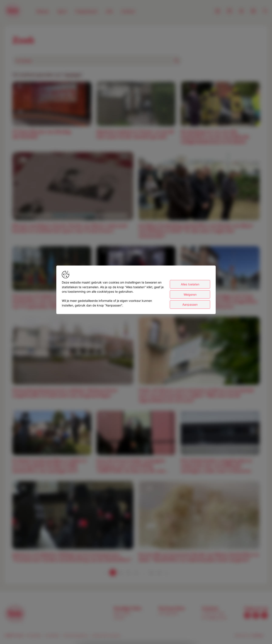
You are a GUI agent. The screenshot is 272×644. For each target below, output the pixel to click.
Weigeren (190, 294)
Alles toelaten (190, 284)
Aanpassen (190, 304)
